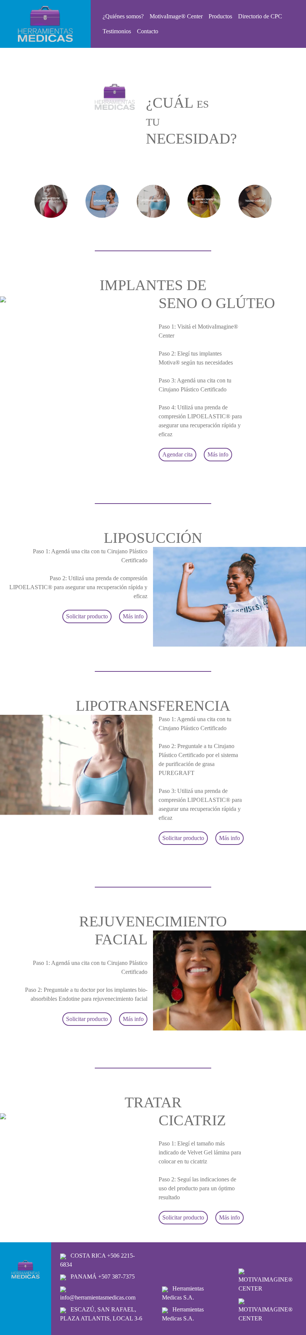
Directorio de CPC (260, 16)
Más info (217, 454)
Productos (220, 16)
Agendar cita (177, 454)
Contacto (147, 31)
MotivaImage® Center (176, 16)
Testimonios (117, 31)
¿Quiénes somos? (123, 16)
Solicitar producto (87, 616)
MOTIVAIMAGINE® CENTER (265, 1284)
